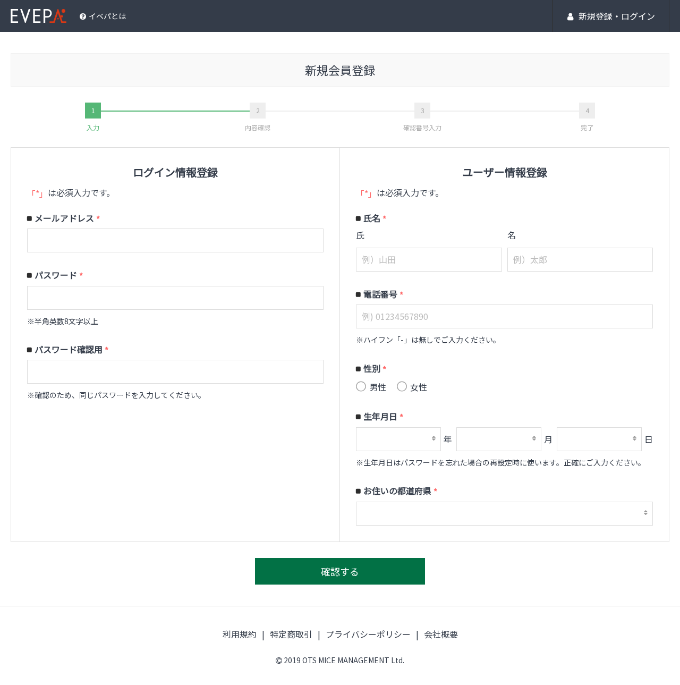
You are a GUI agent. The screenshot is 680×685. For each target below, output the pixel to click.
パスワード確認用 (71, 350)
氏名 (374, 218)
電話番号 (383, 294)
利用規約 (240, 634)
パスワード (59, 275)
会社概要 (441, 634)
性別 (374, 369)
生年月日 (383, 417)
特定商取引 (291, 634)
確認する (340, 571)
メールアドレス (67, 218)
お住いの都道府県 (400, 491)
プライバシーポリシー (368, 634)
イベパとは (107, 16)
